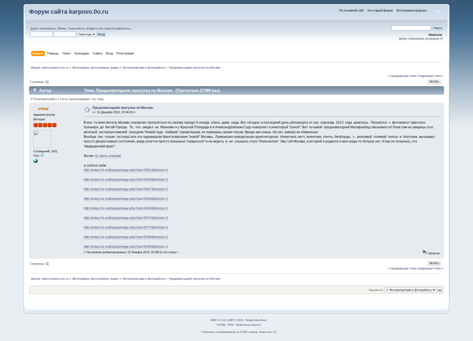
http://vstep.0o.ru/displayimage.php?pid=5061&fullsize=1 (126, 170)
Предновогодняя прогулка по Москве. (123, 108)
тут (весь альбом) (107, 156)
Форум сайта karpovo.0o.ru (68, 11)
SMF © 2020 (236, 320)
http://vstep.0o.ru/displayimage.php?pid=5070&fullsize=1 (126, 218)
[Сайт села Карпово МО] (35, 162)
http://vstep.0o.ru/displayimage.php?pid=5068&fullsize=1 (126, 199)
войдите (91, 28)
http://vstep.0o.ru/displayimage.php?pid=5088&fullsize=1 (126, 237)
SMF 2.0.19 (217, 320)
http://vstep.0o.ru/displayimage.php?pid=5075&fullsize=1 (126, 227)
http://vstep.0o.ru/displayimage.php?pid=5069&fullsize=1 (126, 208)
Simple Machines (256, 320)
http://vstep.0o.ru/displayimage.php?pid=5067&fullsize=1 (126, 189)
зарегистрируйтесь (117, 28)
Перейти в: (376, 290)
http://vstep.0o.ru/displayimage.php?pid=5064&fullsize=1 (126, 180)
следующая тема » (430, 75)
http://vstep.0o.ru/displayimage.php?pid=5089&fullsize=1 (126, 247)
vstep (43, 108)
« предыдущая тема (402, 75)
